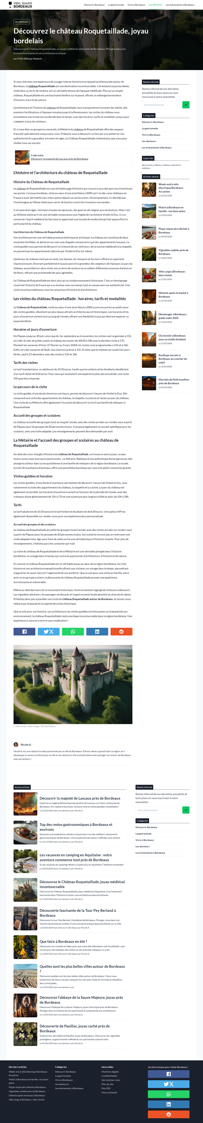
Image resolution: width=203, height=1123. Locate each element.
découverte (147, 165)
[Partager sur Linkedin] (97, 631)
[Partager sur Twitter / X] (49, 631)
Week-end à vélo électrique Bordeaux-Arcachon (171, 188)
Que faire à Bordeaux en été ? (63, 941)
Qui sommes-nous (111, 1079)
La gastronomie (116, 4)
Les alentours (155, 4)
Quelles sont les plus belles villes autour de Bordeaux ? (82, 968)
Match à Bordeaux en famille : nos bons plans (172, 209)
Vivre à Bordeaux (136, 4)
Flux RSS (106, 1088)
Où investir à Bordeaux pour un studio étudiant (172, 337)
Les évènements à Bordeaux (180, 4)
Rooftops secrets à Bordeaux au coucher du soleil (173, 359)
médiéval (146, 168)
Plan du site (107, 1084)
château (33, 86)
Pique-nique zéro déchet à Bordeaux (174, 230)
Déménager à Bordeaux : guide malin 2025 (173, 316)
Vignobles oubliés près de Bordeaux (174, 251)
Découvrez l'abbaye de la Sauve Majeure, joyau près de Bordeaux (81, 999)
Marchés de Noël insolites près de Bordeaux (174, 381)
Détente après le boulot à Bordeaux (173, 294)
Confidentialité (109, 1075)
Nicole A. (37, 58)
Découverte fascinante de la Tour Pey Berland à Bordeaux (78, 912)
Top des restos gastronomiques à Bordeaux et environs (76, 827)
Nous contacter (109, 1092)
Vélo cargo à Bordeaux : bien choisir (172, 273)
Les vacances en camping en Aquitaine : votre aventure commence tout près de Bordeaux (76, 857)
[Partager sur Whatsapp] (73, 631)
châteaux (157, 165)
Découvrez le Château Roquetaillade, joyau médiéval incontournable (82, 884)
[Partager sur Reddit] (121, 631)
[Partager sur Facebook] (24, 631)
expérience (176, 165)
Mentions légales (110, 1071)
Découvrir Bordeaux (94, 4)
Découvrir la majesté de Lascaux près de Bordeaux (59, 158)
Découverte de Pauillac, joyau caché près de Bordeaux (75, 1028)
